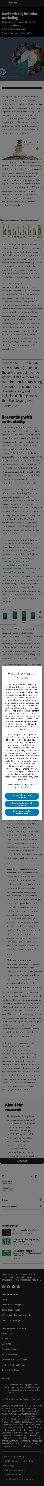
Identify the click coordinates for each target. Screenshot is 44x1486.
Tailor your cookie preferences (22, 812)
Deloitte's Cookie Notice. (26, 786)
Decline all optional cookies (22, 804)
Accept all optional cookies (21, 796)
